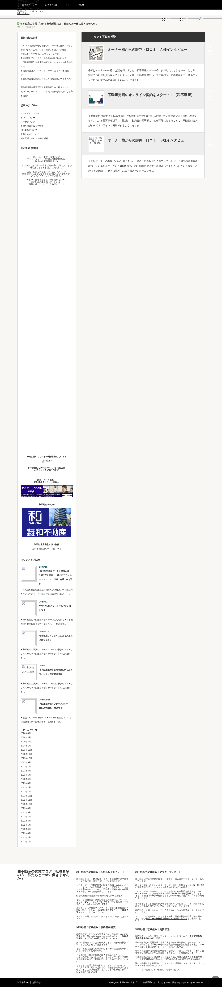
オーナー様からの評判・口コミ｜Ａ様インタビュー (147, 49)
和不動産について (29, 130)
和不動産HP (171, 19)
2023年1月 (26, 791)
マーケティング (28, 122)
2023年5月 (26, 775)
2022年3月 (26, 833)
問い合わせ (23, 13)
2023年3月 (26, 783)
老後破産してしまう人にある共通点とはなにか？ (43, 58)
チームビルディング (28, 8)
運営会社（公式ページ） (30, 11)
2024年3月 (26, 741)
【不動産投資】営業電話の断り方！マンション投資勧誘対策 (55, 671)
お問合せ (188, 19)
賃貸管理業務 (195, 936)
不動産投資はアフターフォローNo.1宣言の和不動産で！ (53, 706)
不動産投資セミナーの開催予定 (102, 911)
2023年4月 (26, 779)
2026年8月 (26, 733)
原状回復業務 (141, 938)
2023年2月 (26, 787)
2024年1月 (26, 746)
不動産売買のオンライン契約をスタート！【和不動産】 (151, 95)
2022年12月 (26, 796)
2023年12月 (26, 750)
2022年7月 (26, 816)
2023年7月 (26, 766)
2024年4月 (26, 737)
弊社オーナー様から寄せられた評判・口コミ (166, 918)
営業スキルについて (30, 134)
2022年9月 (26, 808)
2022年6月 (26, 821)
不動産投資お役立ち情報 (32, 126)
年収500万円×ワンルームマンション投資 (40, 54)
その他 (81, 4)
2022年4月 (26, 829)
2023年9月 (26, 762)
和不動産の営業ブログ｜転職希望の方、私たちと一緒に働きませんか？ (43, 874)
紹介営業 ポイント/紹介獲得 (34, 138)
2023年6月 (26, 771)
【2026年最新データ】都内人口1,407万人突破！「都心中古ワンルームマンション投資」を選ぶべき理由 (55, 577)
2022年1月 (26, 841)
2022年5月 (26, 825)
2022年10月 (26, 804)
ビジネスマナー (28, 117)
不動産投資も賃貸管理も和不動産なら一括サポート (45, 87)
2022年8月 (26, 812)
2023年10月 (26, 758)
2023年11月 (26, 754)
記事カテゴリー (29, 4)
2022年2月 (26, 837)
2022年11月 (26, 800)
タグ (68, 4)
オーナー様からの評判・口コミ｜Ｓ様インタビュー (147, 140)
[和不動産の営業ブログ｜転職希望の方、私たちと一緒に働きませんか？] (57, 23)
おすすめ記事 (51, 4)
